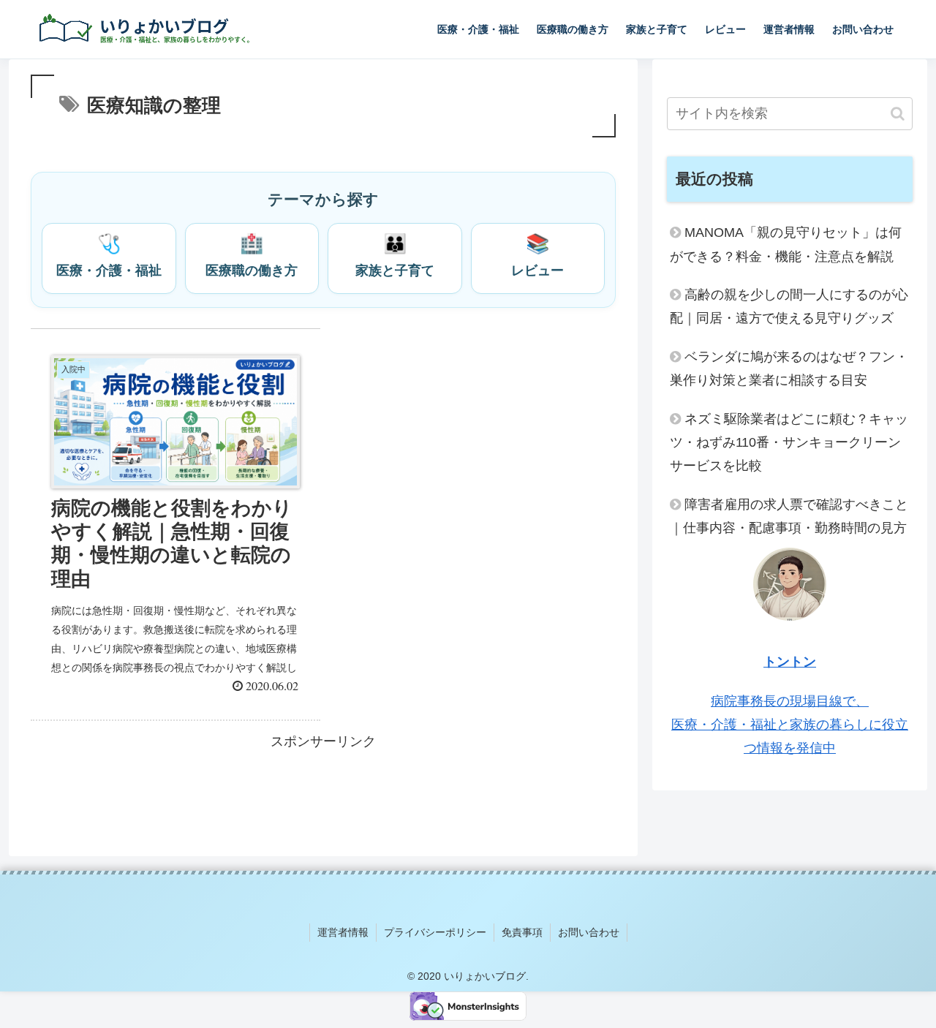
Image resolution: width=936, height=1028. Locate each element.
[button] (897, 113)
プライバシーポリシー (435, 932)
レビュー (537, 255)
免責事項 (522, 932)
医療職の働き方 (251, 255)
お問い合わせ (588, 932)
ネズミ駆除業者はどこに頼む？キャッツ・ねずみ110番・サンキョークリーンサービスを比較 (789, 443)
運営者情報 (343, 932)
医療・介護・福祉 (109, 255)
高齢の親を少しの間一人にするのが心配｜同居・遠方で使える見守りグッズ (789, 306)
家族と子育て (394, 255)
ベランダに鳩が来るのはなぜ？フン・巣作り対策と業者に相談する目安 (789, 368)
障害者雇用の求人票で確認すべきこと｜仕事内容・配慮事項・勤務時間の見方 (789, 516)
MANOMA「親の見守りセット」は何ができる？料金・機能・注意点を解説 (786, 244)
